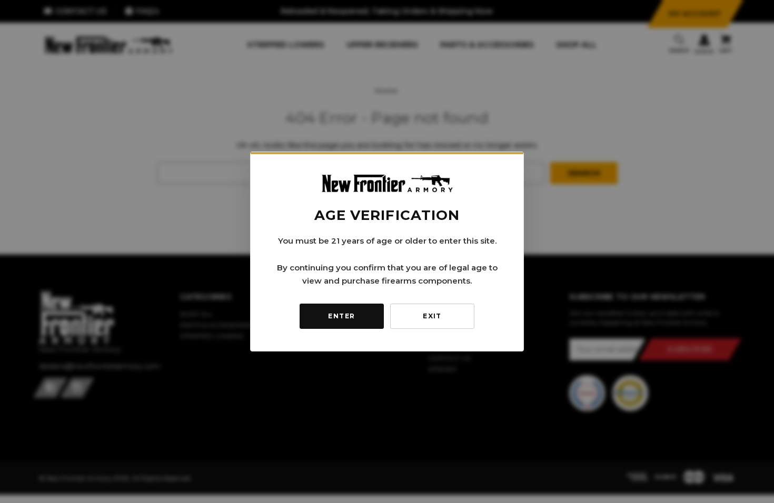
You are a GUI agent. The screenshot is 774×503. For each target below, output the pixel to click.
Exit (432, 316)
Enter (341, 316)
